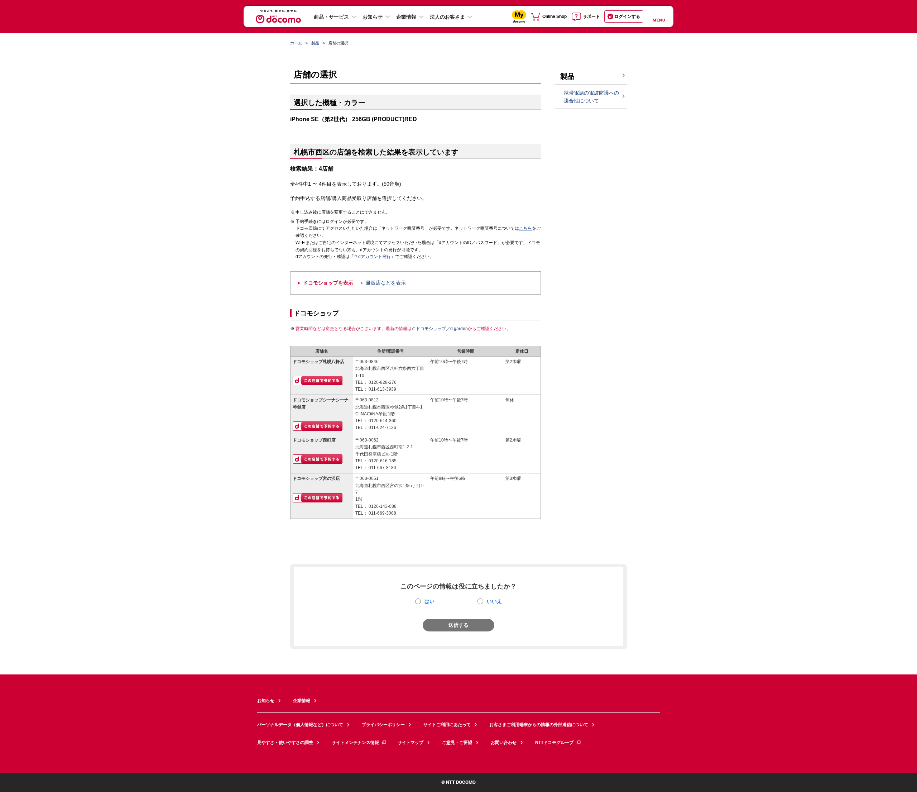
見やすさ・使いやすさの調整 (285, 742)
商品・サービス (331, 17)
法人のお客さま (447, 17)
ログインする (627, 16)
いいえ (494, 601)
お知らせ (373, 17)
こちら (525, 228)
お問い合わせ (504, 742)
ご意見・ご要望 (457, 742)
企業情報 (406, 17)
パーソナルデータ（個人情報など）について (300, 724)
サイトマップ (410, 742)
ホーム (296, 43)
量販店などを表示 (386, 283)
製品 (315, 43)
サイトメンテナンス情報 (355, 742)
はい (429, 601)
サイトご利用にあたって (447, 724)
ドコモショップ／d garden (442, 328)
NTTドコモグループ (554, 742)
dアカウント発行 (374, 256)
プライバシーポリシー (383, 724)
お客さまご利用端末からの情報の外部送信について (538, 724)
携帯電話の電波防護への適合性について (591, 97)
